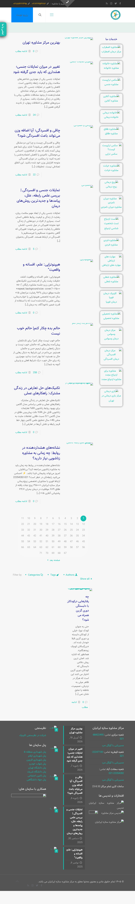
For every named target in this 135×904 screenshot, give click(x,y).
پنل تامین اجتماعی (37, 776)
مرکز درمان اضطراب (111, 52)
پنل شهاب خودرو (37, 764)
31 (34, 530)
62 (47, 547)
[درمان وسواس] (111, 334)
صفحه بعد (55, 560)
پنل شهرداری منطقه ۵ (35, 752)
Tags (53, 575)
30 (41, 530)
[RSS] (106, 4)
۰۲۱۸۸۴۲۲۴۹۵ (20, 3)
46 (77, 542)
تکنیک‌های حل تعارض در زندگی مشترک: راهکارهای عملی (37, 390)
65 (28, 547)
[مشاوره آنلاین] (111, 96)
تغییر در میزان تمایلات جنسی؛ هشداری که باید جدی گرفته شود (36, 69)
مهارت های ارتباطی (111, 265)
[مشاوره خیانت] (111, 166)
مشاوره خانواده (111, 68)
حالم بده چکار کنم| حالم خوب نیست (38, 330)
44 (22, 536)
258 (35, 373)
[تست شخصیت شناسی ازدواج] (111, 219)
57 (77, 547)
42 (34, 536)
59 (65, 547)
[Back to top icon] (17, 881)
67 (65, 553)
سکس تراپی (111, 154)
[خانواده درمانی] (111, 113)
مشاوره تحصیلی (111, 318)
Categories (34, 575)
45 (83, 542)
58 (71, 547)
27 (59, 530)
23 (83, 530)
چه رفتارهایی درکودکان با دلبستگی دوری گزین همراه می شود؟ (78, 608)
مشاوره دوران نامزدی (111, 207)
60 (59, 547)
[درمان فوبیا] (111, 297)
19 (41, 524)
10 (28, 518)
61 (53, 547)
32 (28, 530)
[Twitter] (115, 4)
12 (83, 524)
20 (34, 524)
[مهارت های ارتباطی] (111, 261)
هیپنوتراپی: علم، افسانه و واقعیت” (41, 267)
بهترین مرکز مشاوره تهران (41, 42)
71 (41, 553)
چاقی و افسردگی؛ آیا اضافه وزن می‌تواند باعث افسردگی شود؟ (37, 133)
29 (47, 530)
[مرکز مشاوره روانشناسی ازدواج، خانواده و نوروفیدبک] (116, 14)
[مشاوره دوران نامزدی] (111, 203)
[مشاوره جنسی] (111, 80)
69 (53, 553)
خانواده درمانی (111, 117)
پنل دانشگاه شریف (36, 772)
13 (77, 524)
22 (34, 175)
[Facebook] (120, 4)
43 (28, 536)
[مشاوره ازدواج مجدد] (111, 375)
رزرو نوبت (22, 15)
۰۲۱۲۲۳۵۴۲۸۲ (39, 3)
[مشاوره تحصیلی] (111, 314)
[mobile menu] (51, 15)
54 (28, 542)
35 (77, 536)
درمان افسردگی (111, 359)
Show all (85, 579)
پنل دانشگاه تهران (37, 768)
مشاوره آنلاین (111, 101)
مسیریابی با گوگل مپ (113, 745)
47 (71, 542)
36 (71, 536)
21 (28, 524)
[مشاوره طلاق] (111, 129)
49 (59, 542)
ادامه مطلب (21, 51)
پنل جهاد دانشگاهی (36, 780)
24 (34, 115)
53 (34, 542)
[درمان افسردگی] (111, 355)
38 (59, 536)
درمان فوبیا (111, 302)
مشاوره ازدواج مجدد (111, 379)
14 (71, 524)
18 (47, 524)
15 (65, 524)
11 (22, 518)
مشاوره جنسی (111, 84)
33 (22, 530)
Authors (70, 575)
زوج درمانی (111, 187)
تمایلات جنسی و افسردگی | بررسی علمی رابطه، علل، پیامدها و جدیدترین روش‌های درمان (38, 198)
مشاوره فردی (111, 245)
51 (47, 542)
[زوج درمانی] (111, 182)
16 (59, 524)
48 (65, 542)
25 (71, 530)
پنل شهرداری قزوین (36, 760)
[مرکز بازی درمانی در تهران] (111, 391)
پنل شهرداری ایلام (37, 756)
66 (22, 547)
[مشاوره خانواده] (111, 64)
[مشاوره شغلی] (111, 277)
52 (41, 542)
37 (65, 536)
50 (53, 542)
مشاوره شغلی (111, 282)
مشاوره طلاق (111, 134)
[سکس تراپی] (111, 149)
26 (65, 530)
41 (41, 536)
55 (22, 542)
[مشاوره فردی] (111, 240)
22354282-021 (116, 773)
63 (41, 547)
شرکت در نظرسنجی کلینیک (32, 735)
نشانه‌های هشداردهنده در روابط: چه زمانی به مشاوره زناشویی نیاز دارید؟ (41, 453)
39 (53, 536)
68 (59, 553)
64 (34, 547)
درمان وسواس (111, 339)
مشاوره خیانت (111, 170)
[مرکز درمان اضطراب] (111, 47)
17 (53, 524)
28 (53, 530)
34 (83, 536)
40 (47, 536)
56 (83, 547)
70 (47, 553)
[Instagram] (111, 4)
